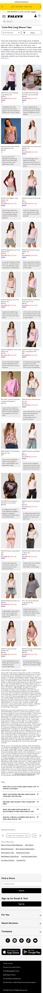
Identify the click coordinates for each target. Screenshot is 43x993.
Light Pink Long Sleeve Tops (18, 836)
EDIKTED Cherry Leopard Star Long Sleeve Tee (30, 350)
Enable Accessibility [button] (21, 2)
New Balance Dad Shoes (10, 856)
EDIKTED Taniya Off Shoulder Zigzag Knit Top (31, 650)
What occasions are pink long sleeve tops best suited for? (19, 795)
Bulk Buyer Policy (9, 975)
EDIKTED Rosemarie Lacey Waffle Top (31, 251)
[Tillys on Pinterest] (21, 940)
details (33, 12)
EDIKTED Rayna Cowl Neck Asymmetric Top (31, 301)
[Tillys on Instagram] (14, 940)
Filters (33, 33)
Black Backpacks (7, 849)
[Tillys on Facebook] (8, 940)
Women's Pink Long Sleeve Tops (25, 774)
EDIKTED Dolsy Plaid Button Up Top (31, 400)
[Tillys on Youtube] (35, 940)
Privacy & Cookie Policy (11, 967)
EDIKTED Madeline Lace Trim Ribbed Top (10, 251)
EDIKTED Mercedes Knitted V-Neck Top (31, 552)
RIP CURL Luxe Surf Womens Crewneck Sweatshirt (10, 400)
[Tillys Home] (15, 16)
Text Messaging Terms (11, 971)
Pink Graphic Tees (7, 853)
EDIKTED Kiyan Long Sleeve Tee (31, 502)
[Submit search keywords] (4, 21)
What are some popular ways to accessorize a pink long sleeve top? (18, 810)
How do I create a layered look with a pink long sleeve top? (19, 818)
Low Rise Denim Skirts (29, 856)
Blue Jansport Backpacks (25, 849)
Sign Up (21, 904)
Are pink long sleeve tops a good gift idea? (19, 803)
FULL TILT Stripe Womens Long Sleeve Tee (30, 602)
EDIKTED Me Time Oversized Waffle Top (31, 147)
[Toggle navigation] (3, 16)
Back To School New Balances (12, 845)
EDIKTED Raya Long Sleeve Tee (31, 452)
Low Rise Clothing (7, 860)
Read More (4, 58)
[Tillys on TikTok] (28, 940)
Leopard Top (20, 860)
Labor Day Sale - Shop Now (21, 6)
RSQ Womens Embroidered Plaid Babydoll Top (10, 147)
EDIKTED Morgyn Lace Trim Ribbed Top (10, 301)
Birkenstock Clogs (23, 853)
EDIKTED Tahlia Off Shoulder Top (31, 199)
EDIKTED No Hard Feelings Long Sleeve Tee (9, 94)
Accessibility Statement (12, 979)
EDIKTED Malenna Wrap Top (10, 601)
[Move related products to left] (2, 835)
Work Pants (29, 845)
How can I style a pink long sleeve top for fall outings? (19, 788)
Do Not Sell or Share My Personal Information (19, 982)
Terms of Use (8, 963)
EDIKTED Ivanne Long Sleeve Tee (10, 552)
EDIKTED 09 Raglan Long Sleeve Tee (9, 199)
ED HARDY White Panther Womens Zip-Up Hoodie (30, 94)
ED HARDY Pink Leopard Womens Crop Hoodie (9, 502)
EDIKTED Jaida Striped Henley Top (8, 650)
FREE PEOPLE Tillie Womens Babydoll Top (10, 452)
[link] (39, 15)
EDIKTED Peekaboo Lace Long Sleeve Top (11, 350)
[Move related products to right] (40, 835)
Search (21, 891)
